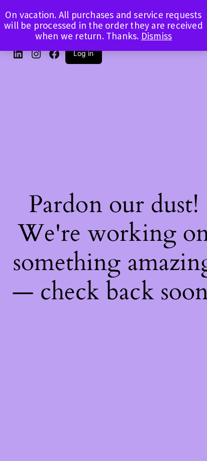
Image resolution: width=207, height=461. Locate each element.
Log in (83, 53)
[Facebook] (54, 54)
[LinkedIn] (18, 54)
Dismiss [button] (156, 36)
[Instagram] (36, 54)
